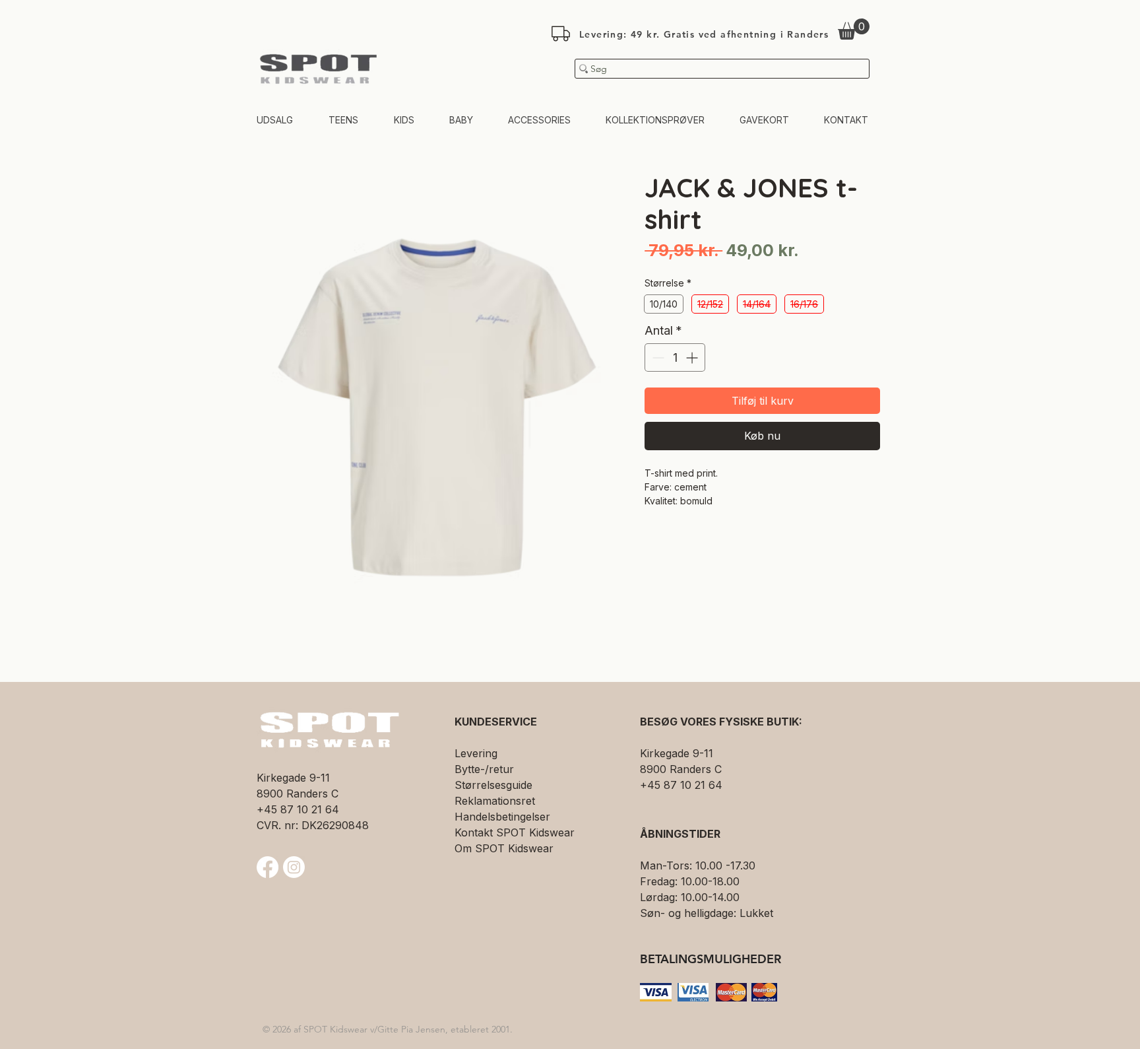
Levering (476, 753)
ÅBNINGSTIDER (680, 833)
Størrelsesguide (493, 785)
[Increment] (693, 357)
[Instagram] (294, 867)
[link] (854, 29)
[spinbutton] (675, 357)
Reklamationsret (495, 800)
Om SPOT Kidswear (504, 848)
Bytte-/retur (484, 769)
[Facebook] (267, 867)
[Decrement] (657, 357)
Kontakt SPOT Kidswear (515, 832)
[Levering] (561, 33)
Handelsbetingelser (502, 816)
